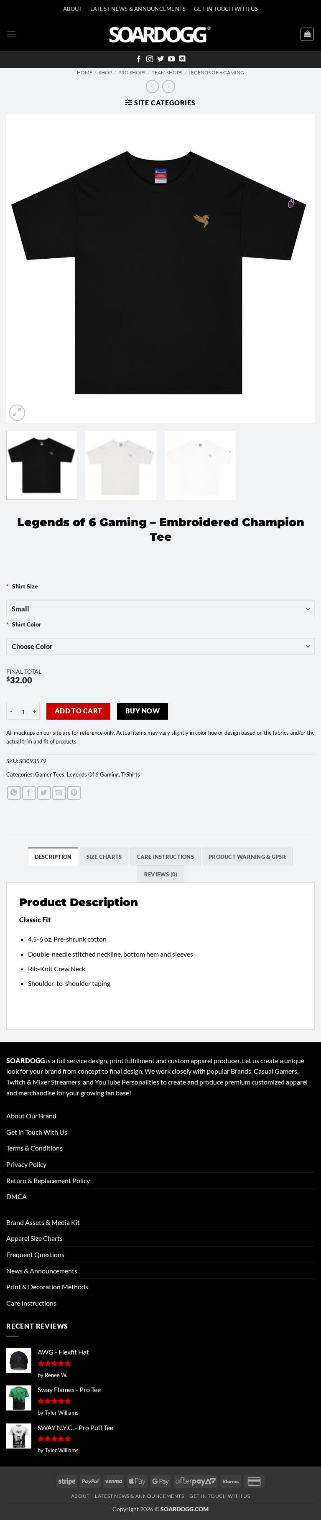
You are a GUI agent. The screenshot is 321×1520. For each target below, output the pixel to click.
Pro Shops (131, 72)
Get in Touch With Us (36, 1132)
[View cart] (307, 34)
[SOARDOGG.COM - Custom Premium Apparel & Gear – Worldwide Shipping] (160, 34)
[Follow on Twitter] (160, 59)
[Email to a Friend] (59, 793)
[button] (11, 34)
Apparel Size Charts (34, 1238)
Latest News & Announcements (138, 8)
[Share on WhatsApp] (14, 793)
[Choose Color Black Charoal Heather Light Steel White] (160, 646)
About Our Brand (31, 1116)
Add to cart (78, 711)
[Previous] (23, 269)
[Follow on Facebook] (138, 59)
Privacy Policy (26, 1164)
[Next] (298, 269)
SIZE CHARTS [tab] (104, 856)
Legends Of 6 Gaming (216, 72)
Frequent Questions (35, 1254)
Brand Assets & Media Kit (43, 1222)
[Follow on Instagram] (149, 59)
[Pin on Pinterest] (74, 793)
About (72, 8)
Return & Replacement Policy (48, 1180)
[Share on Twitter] (44, 793)
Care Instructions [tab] (165, 856)
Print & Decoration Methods (47, 1287)
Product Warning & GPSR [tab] (247, 856)
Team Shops (167, 72)
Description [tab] (53, 856)
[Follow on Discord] (182, 59)
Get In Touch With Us (226, 8)
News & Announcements (41, 1271)
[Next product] (152, 86)
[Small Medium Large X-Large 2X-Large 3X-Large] (160, 608)
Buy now (142, 711)
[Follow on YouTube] (171, 59)
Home (84, 72)
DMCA (16, 1196)
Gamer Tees (49, 774)
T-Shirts (130, 774)
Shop (105, 72)
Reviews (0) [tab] (161, 874)
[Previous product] (168, 86)
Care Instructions (31, 1303)
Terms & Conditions (34, 1148)
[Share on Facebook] (29, 793)
